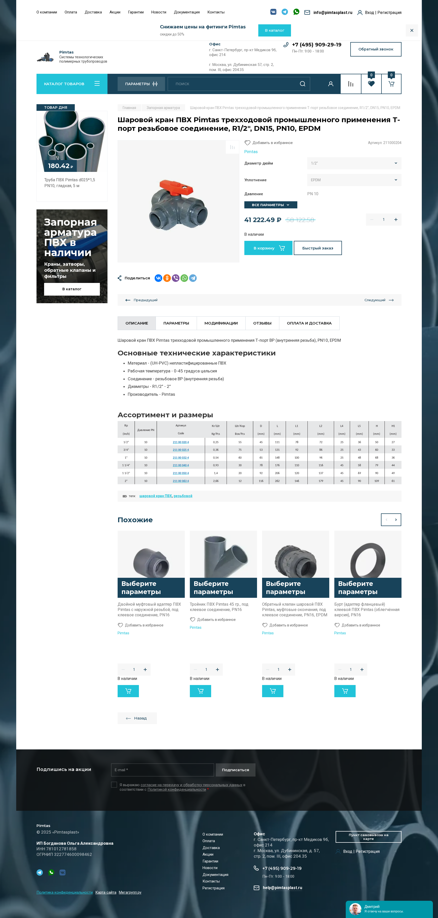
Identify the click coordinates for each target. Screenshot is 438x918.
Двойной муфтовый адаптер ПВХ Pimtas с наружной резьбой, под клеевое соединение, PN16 (149, 610)
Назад (140, 718)
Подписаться (235, 769)
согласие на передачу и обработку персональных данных (191, 785)
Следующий (375, 300)
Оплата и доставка (309, 323)
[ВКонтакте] (158, 278)
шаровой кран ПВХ (155, 496)
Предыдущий (146, 300)
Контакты (216, 12)
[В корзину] (128, 691)
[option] (178, 201)
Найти (302, 84)
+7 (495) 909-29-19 (316, 45)
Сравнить (232, 147)
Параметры (176, 323)
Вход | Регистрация (383, 12)
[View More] (232, 12)
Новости (158, 12)
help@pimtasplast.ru (282, 887)
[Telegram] (193, 278)
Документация (187, 12)
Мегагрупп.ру (130, 892)
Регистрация (214, 888)
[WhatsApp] (184, 278)
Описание (136, 323)
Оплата (71, 12)
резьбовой (183, 496)
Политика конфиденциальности (64, 892)
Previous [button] (386, 519)
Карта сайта (105, 892)
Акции (115, 12)
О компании (46, 12)
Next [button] (396, 519)
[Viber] (175, 278)
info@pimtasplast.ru (333, 12)
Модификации (221, 323)
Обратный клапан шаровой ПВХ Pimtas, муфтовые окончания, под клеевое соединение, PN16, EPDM (294, 610)
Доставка (93, 12)
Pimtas (66, 52)
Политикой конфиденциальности (177, 789)
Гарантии (136, 12)
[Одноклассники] (167, 278)
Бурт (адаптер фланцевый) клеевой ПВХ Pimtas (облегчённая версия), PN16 (366, 610)
